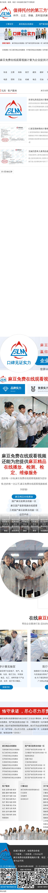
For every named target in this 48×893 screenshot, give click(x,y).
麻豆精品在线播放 (26, 24)
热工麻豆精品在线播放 (17, 50)
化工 (3, 808)
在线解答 (24, 796)
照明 (14, 802)
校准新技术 (24, 799)
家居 (7, 808)
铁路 (11, 790)
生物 (3, 796)
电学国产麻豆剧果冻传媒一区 (35, 768)
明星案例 (5, 818)
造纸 (14, 815)
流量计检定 (29, 759)
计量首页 (9, 24)
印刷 (7, 815)
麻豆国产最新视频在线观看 (24, 505)
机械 (7, 805)
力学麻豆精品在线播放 (34, 50)
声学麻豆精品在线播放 (10, 771)
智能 (11, 793)
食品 (11, 805)
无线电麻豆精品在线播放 (10, 749)
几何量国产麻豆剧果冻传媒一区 (36, 753)
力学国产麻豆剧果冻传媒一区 (35, 749)
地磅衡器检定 (29, 756)
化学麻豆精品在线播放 (10, 759)
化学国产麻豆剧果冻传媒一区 (35, 771)
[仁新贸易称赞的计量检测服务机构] (13, 134)
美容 (7, 799)
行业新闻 (24, 793)
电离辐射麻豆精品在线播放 (11, 768)
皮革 (7, 811)
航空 (14, 790)
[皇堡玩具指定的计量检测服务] (13, 109)
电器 (11, 802)
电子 (3, 802)
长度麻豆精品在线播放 (10, 762)
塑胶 (14, 811)
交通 (7, 790)
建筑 (3, 793)
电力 (14, 799)
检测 (11, 799)
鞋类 (14, 808)
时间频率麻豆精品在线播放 (11, 778)
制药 (11, 815)
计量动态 (24, 786)
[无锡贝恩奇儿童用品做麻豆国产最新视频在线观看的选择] (13, 156)
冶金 (14, 796)
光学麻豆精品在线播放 (10, 774)
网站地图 (3, 891)
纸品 (3, 815)
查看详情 (21, 687)
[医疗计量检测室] (21, 646)
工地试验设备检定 (31, 762)
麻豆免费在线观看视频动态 (30, 790)
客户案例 (33, 31)
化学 (7, 796)
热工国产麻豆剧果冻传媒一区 (35, 774)
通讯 (7, 802)
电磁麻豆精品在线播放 (10, 765)
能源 (14, 793)
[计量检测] (5, 13)
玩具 (11, 808)
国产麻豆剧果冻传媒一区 (34, 43)
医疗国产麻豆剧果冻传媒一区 (35, 778)
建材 (7, 793)
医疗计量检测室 (21, 666)
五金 (3, 805)
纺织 (3, 811)
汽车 (3, 799)
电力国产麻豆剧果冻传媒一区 (35, 765)
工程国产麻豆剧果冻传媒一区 (24, 510)
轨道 (3, 790)
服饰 (11, 811)
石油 (14, 805)
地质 (11, 796)
